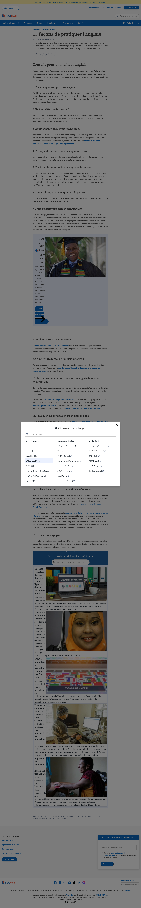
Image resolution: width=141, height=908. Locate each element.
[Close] (117, 425)
